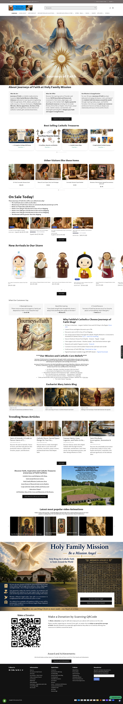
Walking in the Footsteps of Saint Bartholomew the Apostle (95, 409)
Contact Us (53, 670)
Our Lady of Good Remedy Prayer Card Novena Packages (61, 231)
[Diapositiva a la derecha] (64, 290)
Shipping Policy (76, 675)
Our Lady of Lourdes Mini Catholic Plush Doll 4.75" (17, 283)
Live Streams (33, 678)
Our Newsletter (54, 677)
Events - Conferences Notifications (59, 684)
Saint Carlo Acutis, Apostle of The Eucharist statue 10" (82, 231)
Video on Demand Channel (36, 677)
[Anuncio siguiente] (95, 1)
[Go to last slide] (9, 526)
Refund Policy (75, 670)
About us (32, 670)
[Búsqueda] (95, 7)
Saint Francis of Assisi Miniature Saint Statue (61, 282)
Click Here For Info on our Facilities (35, 496)
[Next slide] (114, 526)
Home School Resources (78, 678)
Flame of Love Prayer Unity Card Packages (48, 182)
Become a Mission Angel (96, 599)
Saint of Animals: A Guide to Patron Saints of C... (21, 439)
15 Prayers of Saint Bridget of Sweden (17, 230)
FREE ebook (32, 680)
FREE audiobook (33, 682)
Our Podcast (54, 680)
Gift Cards (32, 673)
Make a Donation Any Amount (96, 603)
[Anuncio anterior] (9, 1)
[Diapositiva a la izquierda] (58, 290)
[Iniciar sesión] (110, 8)
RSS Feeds (53, 689)
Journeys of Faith (19, 700)
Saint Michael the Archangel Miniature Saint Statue (105, 283)
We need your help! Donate (36, 671)
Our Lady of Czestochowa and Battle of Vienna (21, 409)
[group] (37, 232)
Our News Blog (54, 673)
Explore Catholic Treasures (62, 119)
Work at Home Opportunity (79, 680)
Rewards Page (54, 691)
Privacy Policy (76, 671)
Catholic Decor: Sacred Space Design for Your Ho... (48, 439)
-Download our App (90, 349)
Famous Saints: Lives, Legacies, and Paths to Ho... (74, 439)
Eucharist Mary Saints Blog (57, 675)
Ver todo (61, 239)
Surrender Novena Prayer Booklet (74, 182)
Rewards (91, 344)
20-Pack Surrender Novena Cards (21, 182)
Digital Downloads (102, 352)
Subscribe (96, 679)
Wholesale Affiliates (77, 677)
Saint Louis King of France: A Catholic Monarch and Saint (59, 409)
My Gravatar (32, 687)
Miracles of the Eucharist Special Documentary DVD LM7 (101, 183)
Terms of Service (76, 673)
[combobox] (71, 7)
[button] (46, 13)
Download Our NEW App (56, 671)
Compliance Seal (54, 687)
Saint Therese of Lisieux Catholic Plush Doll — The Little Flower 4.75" (84, 283)
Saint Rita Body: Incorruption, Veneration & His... (100, 440)
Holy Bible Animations (56, 678)
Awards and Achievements (61, 661)
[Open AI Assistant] (119, 700)
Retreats (53, 682)
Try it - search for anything (90, 336)
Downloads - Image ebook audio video (38, 684)
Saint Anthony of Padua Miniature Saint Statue (40, 282)
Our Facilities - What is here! (36, 675)
